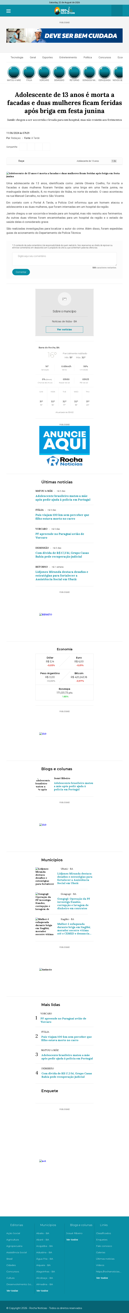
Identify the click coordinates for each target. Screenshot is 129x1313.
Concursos (105, 57)
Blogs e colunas (56, 769)
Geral (33, 57)
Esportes (47, 57)
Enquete (49, 1091)
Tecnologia (17, 57)
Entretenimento (68, 57)
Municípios (52, 860)
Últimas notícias (57, 482)
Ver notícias (64, 329)
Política (88, 57)
